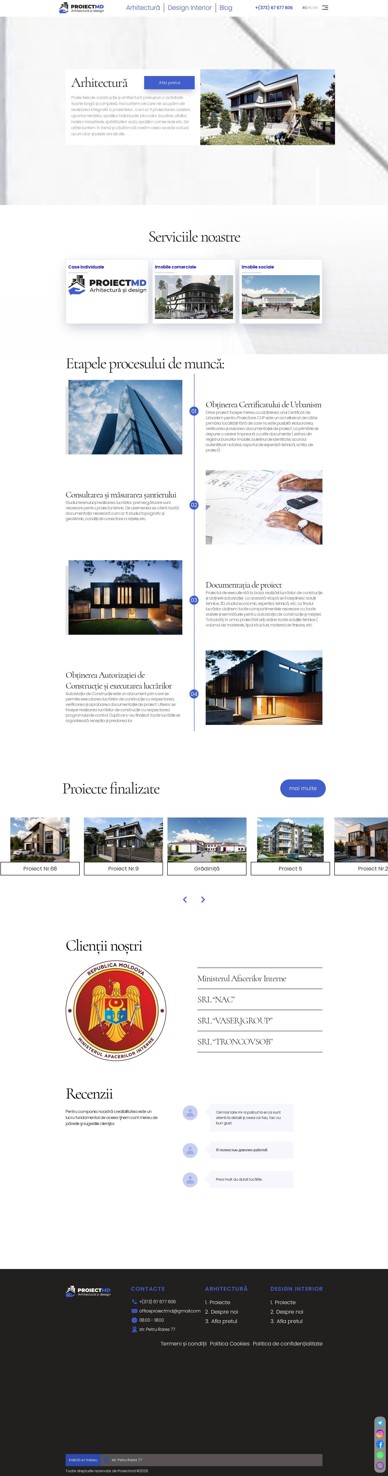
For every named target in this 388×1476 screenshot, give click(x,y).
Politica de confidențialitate (287, 1343)
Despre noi (224, 1311)
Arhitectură (143, 7)
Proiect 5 (290, 868)
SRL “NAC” (215, 999)
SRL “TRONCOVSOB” (234, 1041)
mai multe (303, 788)
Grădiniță (207, 868)
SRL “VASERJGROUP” (234, 1020)
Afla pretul (169, 82)
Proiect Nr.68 (40, 868)
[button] (185, 899)
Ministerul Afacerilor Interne (241, 978)
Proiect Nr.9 (123, 868)
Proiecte (219, 1302)
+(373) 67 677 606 (274, 8)
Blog (226, 7)
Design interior (190, 7)
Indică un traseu (83, 1460)
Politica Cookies (229, 1343)
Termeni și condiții (184, 1343)
